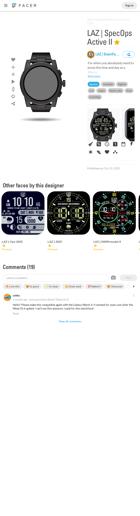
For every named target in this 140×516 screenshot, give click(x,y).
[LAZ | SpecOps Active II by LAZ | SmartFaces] (41, 83)
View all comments (70, 321)
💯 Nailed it (94, 286)
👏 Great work (73, 286)
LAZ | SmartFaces (109, 54)
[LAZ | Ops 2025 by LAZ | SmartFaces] (22, 212)
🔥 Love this (12, 286)
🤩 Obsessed (114, 286)
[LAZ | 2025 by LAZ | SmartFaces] (68, 212)
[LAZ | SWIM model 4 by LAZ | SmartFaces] (114, 212)
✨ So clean (51, 286)
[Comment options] (133, 295)
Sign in (129, 5)
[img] (90, 54)
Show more (94, 76)
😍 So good (32, 286)
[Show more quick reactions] (134, 286)
